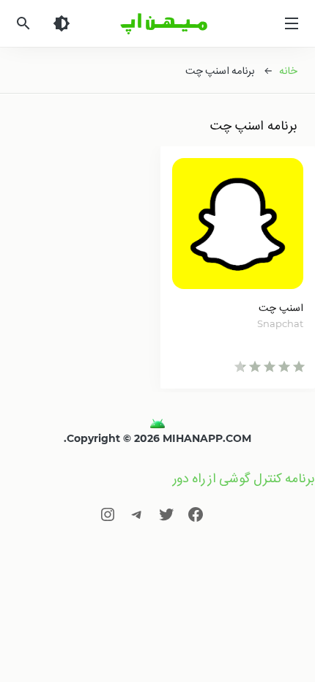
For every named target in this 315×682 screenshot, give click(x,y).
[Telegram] (137, 514)
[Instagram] (107, 514)
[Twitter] (166, 514)
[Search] (23, 23)
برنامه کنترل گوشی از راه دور (244, 478)
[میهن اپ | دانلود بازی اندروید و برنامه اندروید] (157, 423)
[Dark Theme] (61, 23)
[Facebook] (195, 514)
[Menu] (291, 23)
